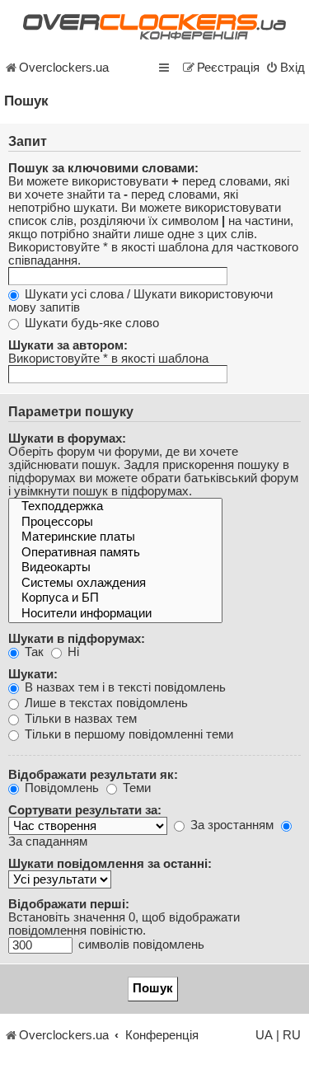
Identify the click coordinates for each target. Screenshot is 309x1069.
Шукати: (33, 674)
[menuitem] (285, 67)
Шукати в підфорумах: (76, 638)
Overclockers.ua (64, 67)
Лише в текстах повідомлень (104, 703)
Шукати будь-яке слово (90, 323)
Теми (135, 788)
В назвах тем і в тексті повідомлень (123, 687)
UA (264, 1035)
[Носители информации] (115, 614)
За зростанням (230, 825)
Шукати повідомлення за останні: (110, 863)
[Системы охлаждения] (115, 584)
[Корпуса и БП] (115, 599)
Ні (71, 652)
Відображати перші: (68, 904)
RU (292, 1035)
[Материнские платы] (115, 538)
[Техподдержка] (115, 507)
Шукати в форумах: (67, 438)
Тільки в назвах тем (79, 718)
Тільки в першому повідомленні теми (127, 734)
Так (32, 652)
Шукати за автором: (68, 345)
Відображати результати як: (93, 774)
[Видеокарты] (115, 568)
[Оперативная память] (115, 553)
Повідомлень (60, 788)
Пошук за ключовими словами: (103, 168)
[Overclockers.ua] (154, 27)
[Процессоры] (115, 523)
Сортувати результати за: (85, 810)
